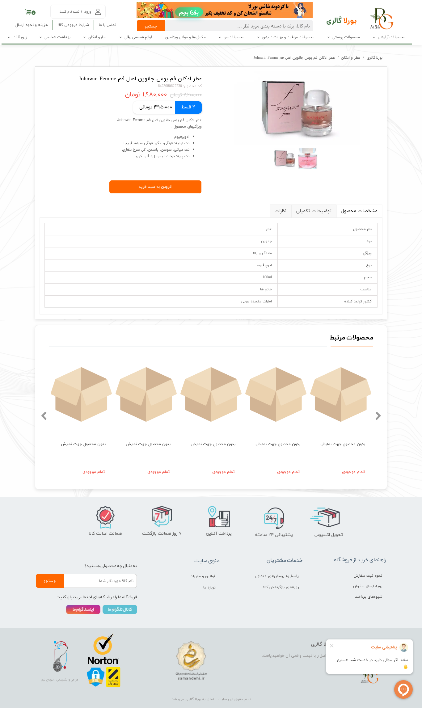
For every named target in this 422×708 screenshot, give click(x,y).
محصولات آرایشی (391, 37)
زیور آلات (20, 37)
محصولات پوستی (346, 37)
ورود (87, 12)
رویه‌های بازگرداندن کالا (281, 587)
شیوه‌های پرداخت (368, 596)
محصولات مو (234, 37)
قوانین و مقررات (203, 576)
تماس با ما (107, 25)
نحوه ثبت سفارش (368, 575)
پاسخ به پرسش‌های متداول (277, 576)
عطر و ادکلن (97, 37)
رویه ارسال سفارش (367, 586)
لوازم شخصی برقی (138, 37)
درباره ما (209, 587)
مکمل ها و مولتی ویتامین (185, 37)
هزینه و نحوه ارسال (31, 25)
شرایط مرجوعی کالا (73, 25)
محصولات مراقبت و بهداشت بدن (288, 37)
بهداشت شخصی (57, 37)
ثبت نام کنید (69, 12)
